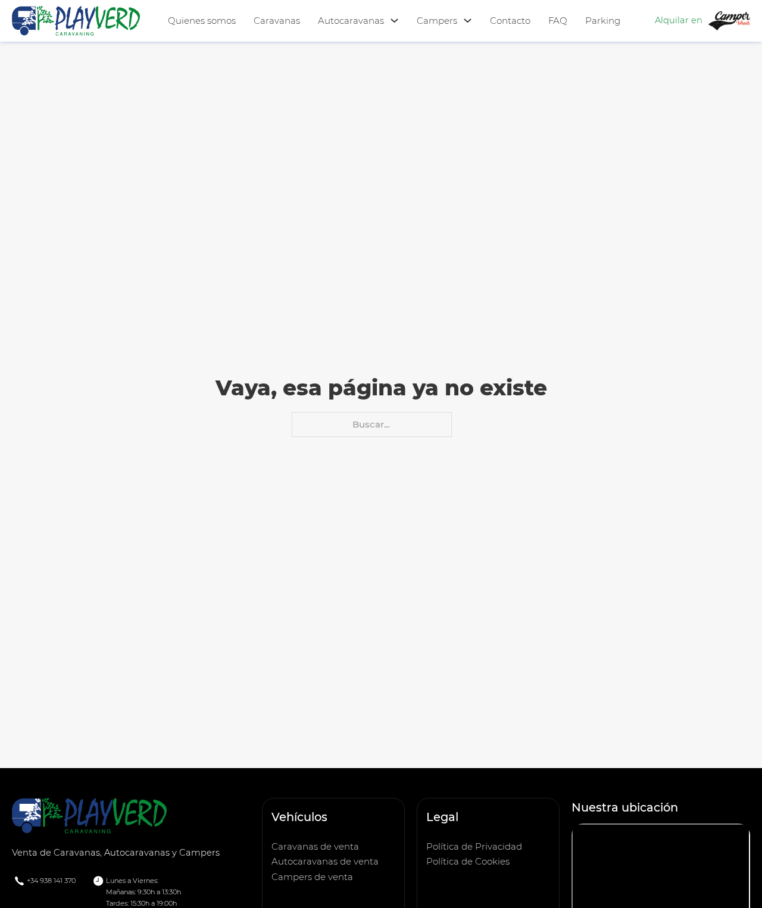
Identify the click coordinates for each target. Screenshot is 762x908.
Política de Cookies (468, 861)
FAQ (557, 20)
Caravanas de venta (315, 846)
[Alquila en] (729, 20)
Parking (602, 20)
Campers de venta (312, 876)
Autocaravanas (351, 20)
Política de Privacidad (474, 846)
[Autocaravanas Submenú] (394, 20)
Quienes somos (202, 20)
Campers (437, 20)
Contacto (510, 20)
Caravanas (277, 20)
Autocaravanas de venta (325, 861)
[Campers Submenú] (467, 20)
